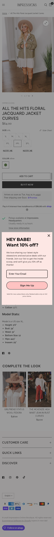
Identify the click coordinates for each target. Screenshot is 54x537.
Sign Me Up (27, 285)
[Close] (48, 235)
